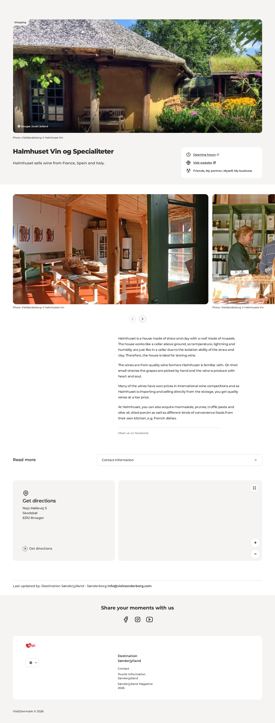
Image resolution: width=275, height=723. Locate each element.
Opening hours (204, 154)
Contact (123, 668)
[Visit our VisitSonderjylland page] (125, 619)
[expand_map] (254, 487)
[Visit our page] (137, 619)
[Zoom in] (255, 543)
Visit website (202, 163)
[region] (190, 520)
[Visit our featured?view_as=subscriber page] (149, 619)
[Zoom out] (255, 554)
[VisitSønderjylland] (38, 645)
